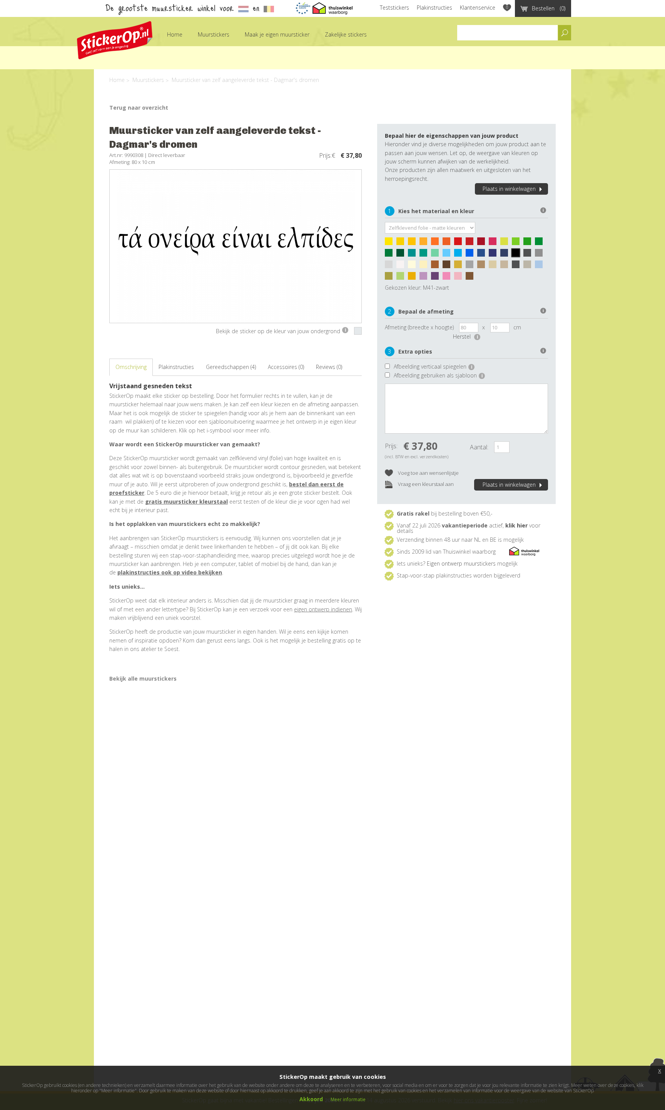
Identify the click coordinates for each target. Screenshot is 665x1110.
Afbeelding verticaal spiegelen (433, 366)
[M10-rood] (460, 243)
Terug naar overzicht (138, 107)
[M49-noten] (437, 266)
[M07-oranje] (437, 243)
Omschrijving (131, 367)
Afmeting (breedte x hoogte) (419, 327)
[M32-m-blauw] (471, 254)
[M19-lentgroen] (529, 243)
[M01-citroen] (390, 243)
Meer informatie (348, 1099)
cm (517, 327)
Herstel (465, 336)
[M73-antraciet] (517, 266)
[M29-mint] (437, 254)
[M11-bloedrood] (471, 243)
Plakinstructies (434, 7)
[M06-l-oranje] (425, 243)
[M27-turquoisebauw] (413, 254)
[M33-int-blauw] (483, 254)
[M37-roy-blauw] (494, 254)
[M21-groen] (540, 243)
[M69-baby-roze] (460, 278)
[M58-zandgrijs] (529, 266)
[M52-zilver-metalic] (471, 266)
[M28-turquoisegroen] (425, 254)
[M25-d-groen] (402, 254)
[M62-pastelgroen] (402, 278)
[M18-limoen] (517, 243)
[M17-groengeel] (506, 243)
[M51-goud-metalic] (460, 266)
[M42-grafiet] (529, 254)
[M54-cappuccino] (483, 266)
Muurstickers (213, 34)
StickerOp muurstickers (114, 40)
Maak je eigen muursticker (277, 34)
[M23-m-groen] (390, 254)
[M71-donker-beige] (506, 266)
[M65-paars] (437, 278)
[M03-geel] (413, 243)
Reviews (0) (329, 367)
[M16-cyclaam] (494, 243)
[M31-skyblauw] (460, 254)
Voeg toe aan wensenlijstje (428, 472)
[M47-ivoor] (413, 266)
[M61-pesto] (390, 278)
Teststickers (394, 7)
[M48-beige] (425, 266)
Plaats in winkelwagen (509, 188)
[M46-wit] (402, 266)
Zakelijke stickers (346, 34)
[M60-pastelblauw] (540, 266)
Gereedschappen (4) (231, 367)
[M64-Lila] (425, 278)
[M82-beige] (494, 266)
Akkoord (311, 1099)
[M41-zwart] (517, 254)
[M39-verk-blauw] (506, 254)
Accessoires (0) (286, 367)
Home (174, 34)
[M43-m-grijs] (540, 254)
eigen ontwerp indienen (323, 609)
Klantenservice (477, 7)
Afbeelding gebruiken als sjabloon (438, 375)
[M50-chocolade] (448, 266)
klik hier (516, 525)
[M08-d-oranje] (448, 243)
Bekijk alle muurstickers (143, 678)
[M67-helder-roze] (448, 278)
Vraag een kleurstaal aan (425, 484)
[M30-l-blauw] (448, 254)
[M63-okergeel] (413, 278)
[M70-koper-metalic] (471, 278)
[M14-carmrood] (483, 243)
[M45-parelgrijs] (390, 266)
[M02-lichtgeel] (402, 243)
